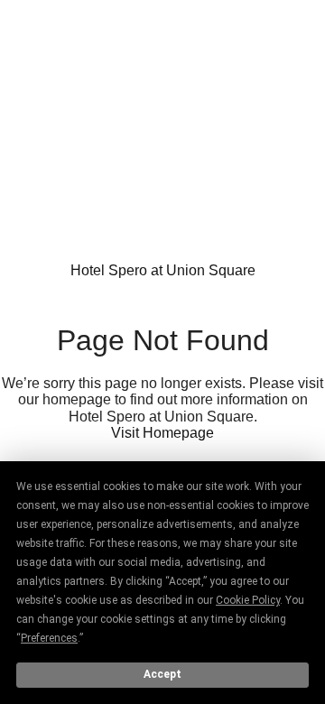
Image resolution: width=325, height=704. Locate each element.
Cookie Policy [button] (248, 600)
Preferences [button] (49, 638)
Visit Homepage (162, 432)
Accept (162, 674)
